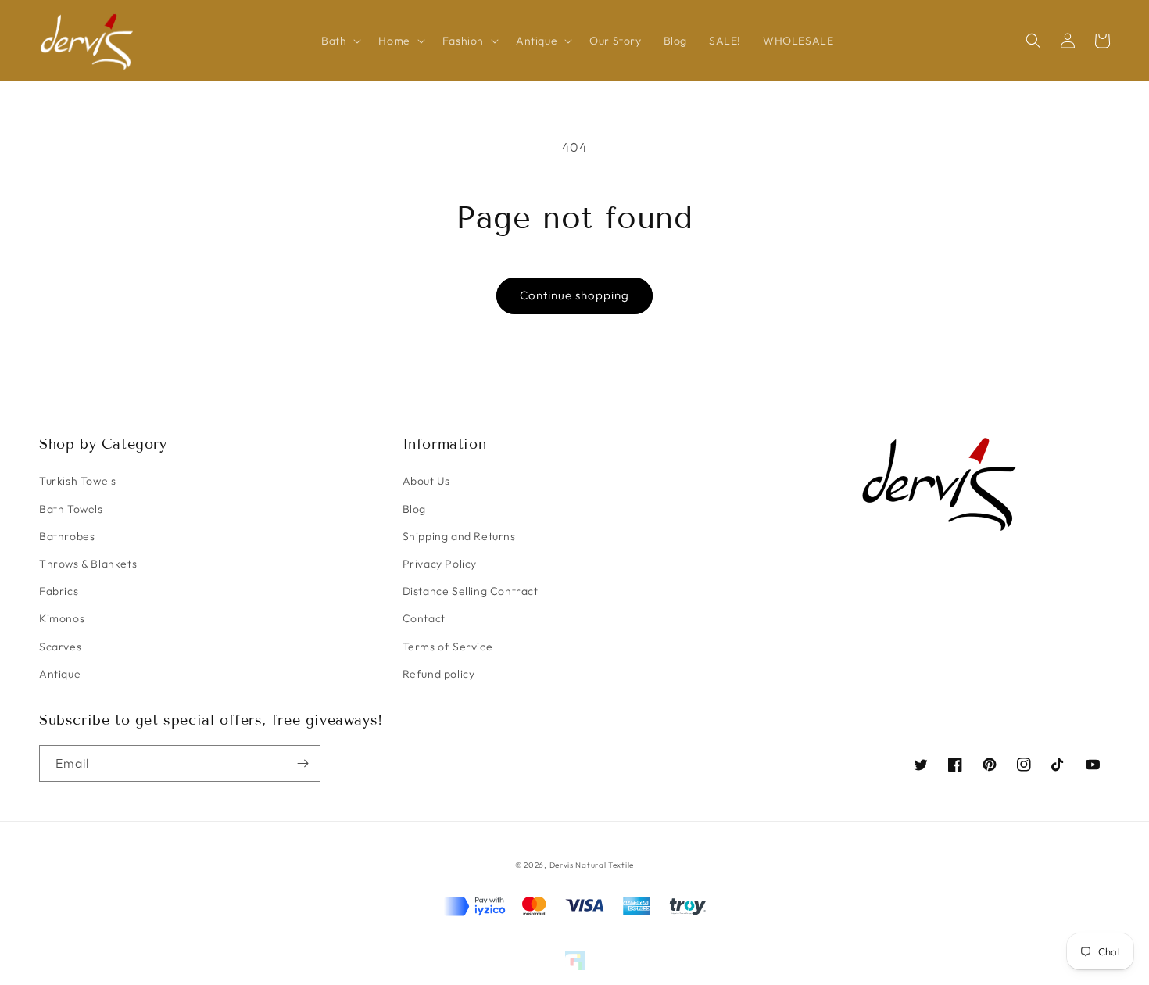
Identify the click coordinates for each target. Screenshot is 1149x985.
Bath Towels (71, 509)
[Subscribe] (302, 763)
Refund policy (439, 674)
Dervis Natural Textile (591, 865)
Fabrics (58, 591)
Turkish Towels (77, 481)
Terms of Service (448, 646)
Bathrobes (67, 536)
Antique (60, 674)
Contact (424, 618)
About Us (426, 481)
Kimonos (61, 618)
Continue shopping (574, 295)
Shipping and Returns (459, 536)
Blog (414, 509)
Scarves (60, 646)
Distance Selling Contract (471, 591)
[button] (338, 40)
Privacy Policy (440, 564)
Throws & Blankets (88, 564)
